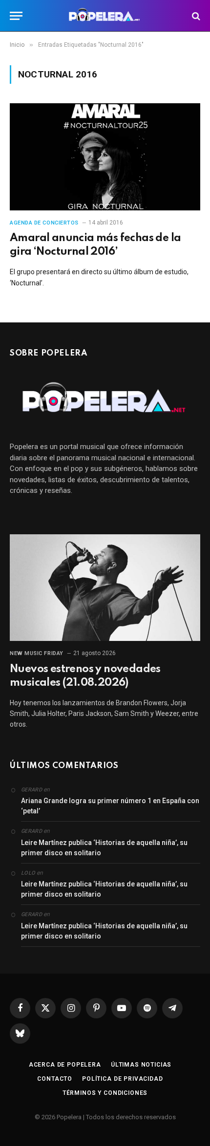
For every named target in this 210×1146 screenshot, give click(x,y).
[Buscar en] (195, 16)
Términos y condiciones (105, 1093)
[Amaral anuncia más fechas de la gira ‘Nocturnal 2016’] (105, 156)
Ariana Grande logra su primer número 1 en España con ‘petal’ (110, 806)
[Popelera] (105, 16)
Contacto (54, 1078)
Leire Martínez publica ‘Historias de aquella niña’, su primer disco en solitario (104, 848)
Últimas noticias (141, 1064)
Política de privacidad (122, 1078)
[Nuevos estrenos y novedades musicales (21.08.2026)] (105, 587)
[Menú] (16, 16)
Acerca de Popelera (65, 1064)
